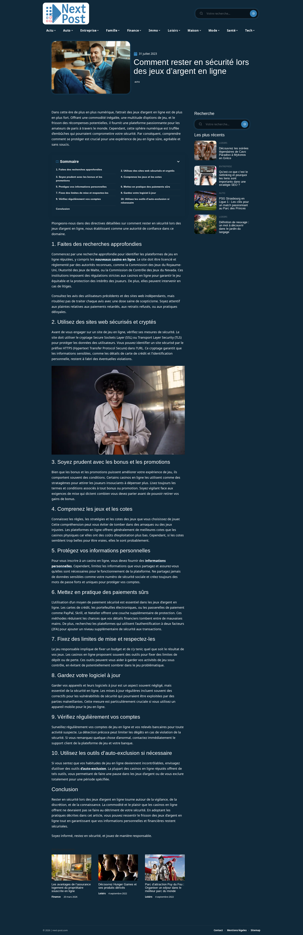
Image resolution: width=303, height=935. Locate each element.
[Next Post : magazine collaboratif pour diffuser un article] (66, 13)
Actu (137, 82)
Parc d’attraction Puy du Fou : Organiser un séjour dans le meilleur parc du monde (164, 888)
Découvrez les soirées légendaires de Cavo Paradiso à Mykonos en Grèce (233, 153)
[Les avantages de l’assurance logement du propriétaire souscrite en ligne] (71, 867)
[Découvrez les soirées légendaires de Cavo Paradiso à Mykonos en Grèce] (205, 150)
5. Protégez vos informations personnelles (81, 186)
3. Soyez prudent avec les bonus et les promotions (79, 178)
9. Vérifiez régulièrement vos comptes (78, 199)
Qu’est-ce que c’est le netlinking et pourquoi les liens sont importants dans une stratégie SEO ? (233, 178)
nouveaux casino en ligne (115, 259)
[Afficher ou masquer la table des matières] (129, 161)
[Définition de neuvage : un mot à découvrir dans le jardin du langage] (205, 224)
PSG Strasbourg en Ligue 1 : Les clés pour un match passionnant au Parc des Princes (234, 203)
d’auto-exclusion (93, 768)
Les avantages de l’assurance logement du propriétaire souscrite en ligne (71, 888)
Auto (222, 193)
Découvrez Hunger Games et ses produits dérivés (117, 886)
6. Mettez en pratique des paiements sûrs (145, 186)
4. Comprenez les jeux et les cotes (141, 176)
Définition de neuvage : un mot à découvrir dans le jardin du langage (234, 227)
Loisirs (102, 893)
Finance (56, 896)
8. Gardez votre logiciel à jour (138, 192)
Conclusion (63, 208)
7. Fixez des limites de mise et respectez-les (82, 192)
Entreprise (225, 166)
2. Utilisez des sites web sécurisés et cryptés (147, 170)
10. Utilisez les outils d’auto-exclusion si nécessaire (145, 201)
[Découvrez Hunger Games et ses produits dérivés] (118, 867)
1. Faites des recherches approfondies (79, 169)
